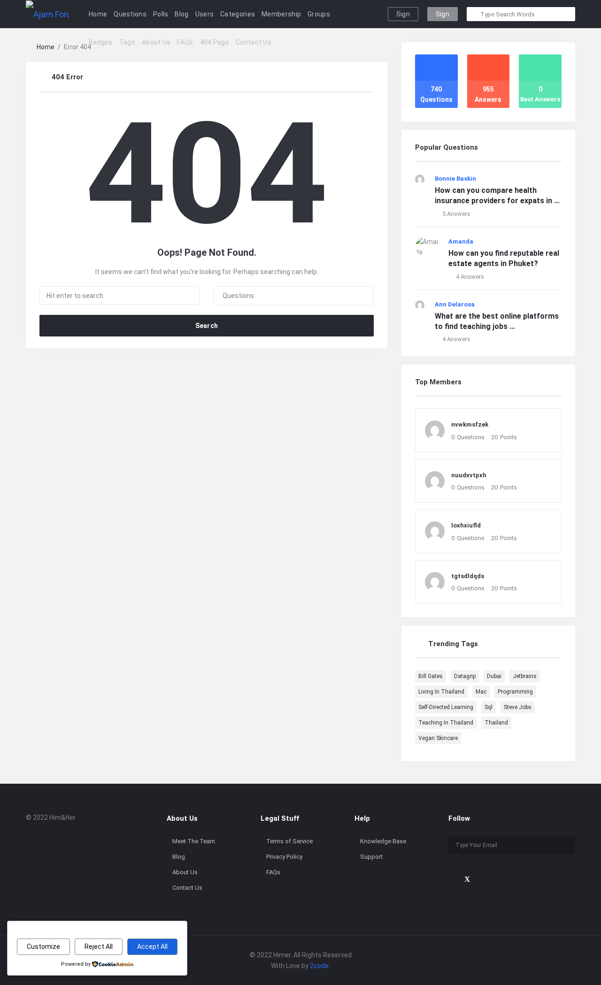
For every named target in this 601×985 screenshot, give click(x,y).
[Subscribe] (565, 845)
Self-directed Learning (445, 707)
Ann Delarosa (455, 304)
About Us (156, 42)
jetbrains (525, 676)
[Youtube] (483, 879)
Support (371, 856)
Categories (237, 14)
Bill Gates (430, 676)
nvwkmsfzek (469, 424)
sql (489, 707)
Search (206, 325)
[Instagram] (499, 879)
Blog (181, 14)
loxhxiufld (466, 525)
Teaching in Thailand (445, 722)
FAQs (185, 42)
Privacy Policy (284, 856)
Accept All (152, 946)
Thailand (496, 722)
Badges (101, 42)
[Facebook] (451, 879)
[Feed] (515, 879)
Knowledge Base (383, 841)
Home (98, 14)
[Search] (474, 14)
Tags (127, 42)
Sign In (403, 15)
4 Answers (470, 276)
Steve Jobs (518, 707)
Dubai (494, 676)
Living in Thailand (441, 691)
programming (515, 691)
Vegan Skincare (438, 738)
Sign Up (442, 15)
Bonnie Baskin (455, 178)
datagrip (465, 676)
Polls (161, 14)
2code (319, 966)
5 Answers (456, 213)
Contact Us (253, 42)
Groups (319, 14)
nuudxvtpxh (468, 475)
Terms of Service (289, 841)
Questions (130, 14)
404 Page (214, 42)
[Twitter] (467, 879)
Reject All (99, 946)
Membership (281, 14)
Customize (43, 946)
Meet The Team (193, 841)
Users (204, 14)
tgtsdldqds (467, 576)
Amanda (460, 241)
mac (481, 691)
